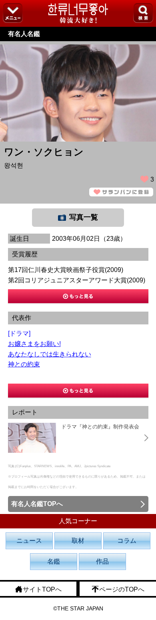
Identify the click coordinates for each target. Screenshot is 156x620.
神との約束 (24, 364)
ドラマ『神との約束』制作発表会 (100, 427)
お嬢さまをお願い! (34, 343)
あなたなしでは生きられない (49, 354)
